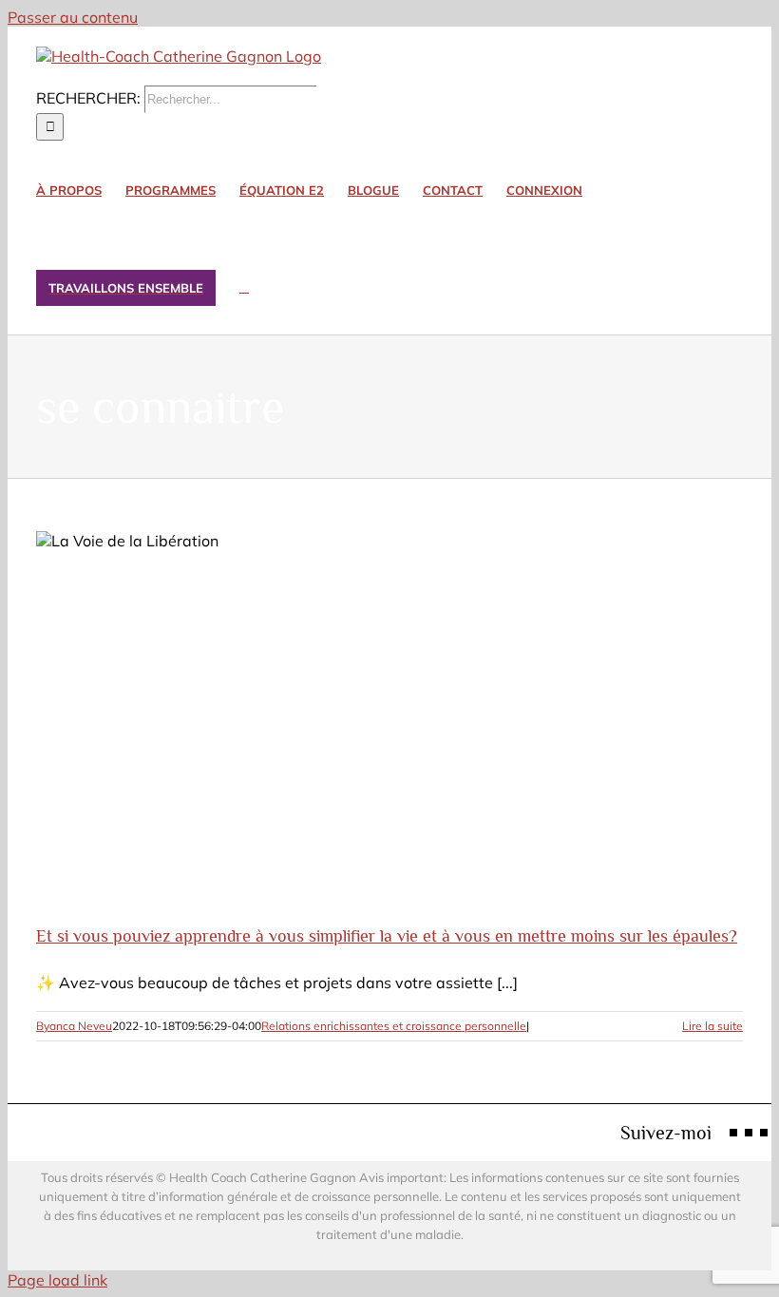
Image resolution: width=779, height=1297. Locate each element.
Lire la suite (712, 1026)
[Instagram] (748, 1132)
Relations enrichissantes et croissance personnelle (393, 1026)
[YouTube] (764, 1132)
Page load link (57, 1279)
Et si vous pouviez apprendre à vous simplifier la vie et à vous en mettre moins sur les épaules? (386, 935)
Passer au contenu (73, 17)
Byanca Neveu (74, 1026)
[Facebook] (733, 1132)
